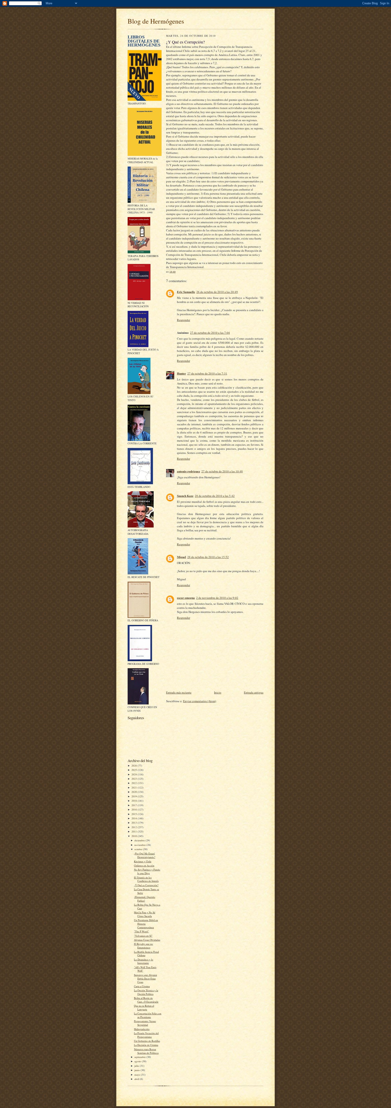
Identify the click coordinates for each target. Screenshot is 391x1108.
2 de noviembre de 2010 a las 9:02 (217, 598)
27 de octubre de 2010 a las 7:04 (210, 333)
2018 (134, 800)
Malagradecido (142, 1029)
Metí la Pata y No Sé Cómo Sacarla (144, 914)
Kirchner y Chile (142, 861)
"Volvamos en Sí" (143, 935)
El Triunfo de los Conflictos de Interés (146, 879)
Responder (183, 320)
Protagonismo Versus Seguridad (145, 1022)
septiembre (140, 1057)
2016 (134, 809)
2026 (134, 765)
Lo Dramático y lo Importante (143, 961)
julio (137, 1065)
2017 (134, 805)
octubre (138, 849)
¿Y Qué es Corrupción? (146, 885)
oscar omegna (186, 597)
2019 (134, 796)
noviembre (140, 845)
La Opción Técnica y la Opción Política (146, 992)
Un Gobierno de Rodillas (147, 1041)
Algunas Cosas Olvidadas (147, 939)
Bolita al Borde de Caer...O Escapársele (146, 999)
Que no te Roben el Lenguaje (144, 1007)
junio (137, 1070)
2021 (134, 787)
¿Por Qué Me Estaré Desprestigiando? (144, 855)
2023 (134, 778)
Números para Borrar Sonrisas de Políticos (146, 1051)
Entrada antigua (253, 692)
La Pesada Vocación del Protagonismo (146, 1034)
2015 (134, 814)
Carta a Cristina (142, 986)
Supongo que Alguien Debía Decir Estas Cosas (145, 978)
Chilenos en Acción (144, 865)
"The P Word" (141, 931)
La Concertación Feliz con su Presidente (147, 1015)
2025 (134, 770)
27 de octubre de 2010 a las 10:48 (222, 471)
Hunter (181, 373)
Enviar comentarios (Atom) (199, 701)
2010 (134, 836)
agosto (138, 1061)
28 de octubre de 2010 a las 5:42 (215, 496)
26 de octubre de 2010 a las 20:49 (217, 292)
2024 (134, 774)
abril (137, 1079)
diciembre (139, 840)
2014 (134, 818)
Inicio (217, 692)
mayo (137, 1074)
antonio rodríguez (188, 471)
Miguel (181, 557)
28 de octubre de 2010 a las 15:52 (208, 557)
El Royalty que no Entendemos (143, 945)
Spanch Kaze (185, 496)
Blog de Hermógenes (156, 21)
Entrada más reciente (178, 692)
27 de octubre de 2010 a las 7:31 (207, 373)
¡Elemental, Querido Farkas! (144, 898)
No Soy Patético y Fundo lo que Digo (147, 871)
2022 (134, 783)
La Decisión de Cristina (146, 1045)
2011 (134, 831)
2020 (134, 792)
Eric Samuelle (186, 292)
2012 (134, 827)
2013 (134, 822)
